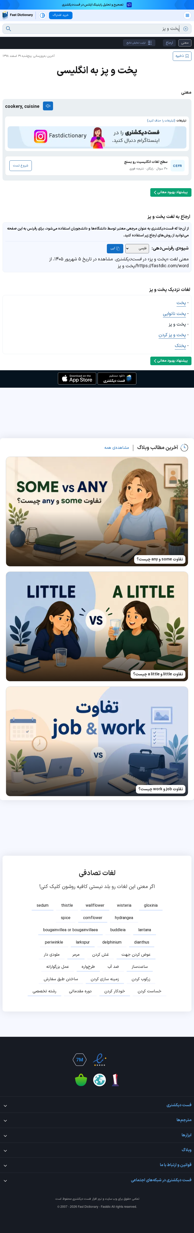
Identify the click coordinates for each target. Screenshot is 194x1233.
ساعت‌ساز (140, 967)
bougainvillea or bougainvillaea (70, 930)
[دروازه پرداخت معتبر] (116, 1059)
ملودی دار (52, 955)
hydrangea (124, 918)
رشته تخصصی (44, 991)
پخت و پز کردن (172, 335)
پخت (181, 303)
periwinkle (54, 943)
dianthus (141, 943)
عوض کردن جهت (136, 955)
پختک (180, 345)
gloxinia (151, 906)
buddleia (118, 930)
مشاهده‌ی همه (116, 448)
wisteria (124, 906)
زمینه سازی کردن (105, 979)
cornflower (92, 918)
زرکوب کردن (141, 979)
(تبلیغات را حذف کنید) (161, 120)
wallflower (95, 906)
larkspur (83, 943)
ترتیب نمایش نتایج (136, 43)
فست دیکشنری (81, 1199)
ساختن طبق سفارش (61, 979)
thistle (67, 906)
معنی (185, 42)
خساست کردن (149, 991)
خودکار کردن (114, 991)
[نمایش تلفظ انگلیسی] (48, 106)
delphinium (112, 943)
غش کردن (100, 955)
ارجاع (169, 42)
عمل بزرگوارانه (57, 967)
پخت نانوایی (174, 313)
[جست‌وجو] (8, 29)
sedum (42, 906)
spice (65, 918)
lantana (144, 930)
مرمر (76, 955)
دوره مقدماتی (80, 991)
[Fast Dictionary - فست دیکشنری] (18, 15)
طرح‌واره (88, 967)
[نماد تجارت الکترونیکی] (99, 1059)
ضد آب (113, 967)
